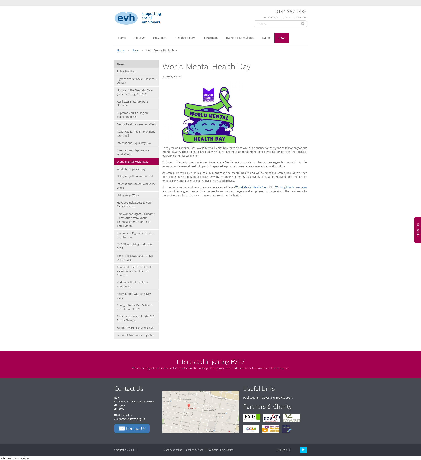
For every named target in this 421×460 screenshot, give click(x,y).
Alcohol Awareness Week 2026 (135, 328)
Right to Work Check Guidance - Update (136, 81)
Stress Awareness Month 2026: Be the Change (136, 318)
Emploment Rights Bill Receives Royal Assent (136, 235)
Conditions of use (173, 449)
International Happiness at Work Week (133, 152)
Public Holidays (126, 71)
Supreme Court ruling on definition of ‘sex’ (132, 115)
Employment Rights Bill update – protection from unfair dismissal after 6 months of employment (136, 220)
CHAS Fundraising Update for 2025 (135, 246)
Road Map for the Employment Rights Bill (136, 133)
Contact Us (301, 17)
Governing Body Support (277, 397)
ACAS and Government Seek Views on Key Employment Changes (134, 271)
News (281, 38)
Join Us (287, 17)
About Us (139, 38)
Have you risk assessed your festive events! (134, 204)
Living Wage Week (128, 195)
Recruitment (210, 38)
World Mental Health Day (251, 187)
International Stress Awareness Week (136, 186)
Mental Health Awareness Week (136, 124)
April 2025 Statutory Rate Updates (132, 103)
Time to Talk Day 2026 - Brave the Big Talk (135, 258)
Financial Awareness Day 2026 (135, 335)
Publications (251, 397)
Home (122, 38)
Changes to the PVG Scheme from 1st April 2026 (134, 307)
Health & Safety (185, 38)
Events (266, 38)
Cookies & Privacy (195, 449)
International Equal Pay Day (134, 143)
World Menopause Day (131, 169)
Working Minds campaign (291, 187)
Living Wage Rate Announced (135, 176)
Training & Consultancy (240, 38)
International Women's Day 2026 (134, 295)
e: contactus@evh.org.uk (129, 419)
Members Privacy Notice (220, 449)
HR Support (160, 38)
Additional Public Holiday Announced (132, 284)
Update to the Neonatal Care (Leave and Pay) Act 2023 (135, 92)
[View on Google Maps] (200, 432)
